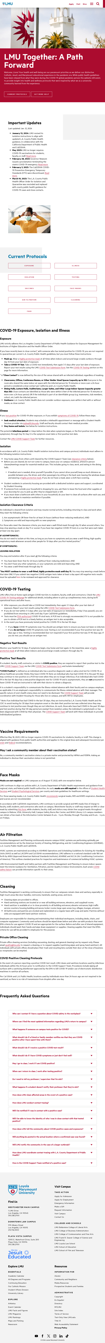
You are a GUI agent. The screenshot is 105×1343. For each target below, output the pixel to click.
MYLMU (58, 1307)
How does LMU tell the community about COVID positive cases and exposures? (47, 1128)
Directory (58, 1303)
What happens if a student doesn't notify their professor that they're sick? (45, 1086)
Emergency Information (64, 1203)
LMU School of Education (65, 1247)
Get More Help (41, 94)
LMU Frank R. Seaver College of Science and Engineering (73, 1238)
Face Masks (75, 288)
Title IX (58, 1320)
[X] (49, 1336)
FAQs (29, 311)
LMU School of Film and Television (69, 1250)
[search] (98, 4)
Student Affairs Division (18, 1289)
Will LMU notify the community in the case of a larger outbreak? (41, 1144)
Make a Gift (59, 1206)
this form (22, 809)
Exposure (29, 266)
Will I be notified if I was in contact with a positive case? (37, 1110)
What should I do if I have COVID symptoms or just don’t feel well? (42, 1055)
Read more (31, 155)
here (18, 577)
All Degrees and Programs (19, 1279)
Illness (75, 266)
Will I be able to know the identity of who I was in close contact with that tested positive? (48, 1119)
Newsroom (12, 1324)
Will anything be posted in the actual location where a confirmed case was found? (48, 1136)
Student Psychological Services (25, 791)
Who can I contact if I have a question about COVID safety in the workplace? (46, 1013)
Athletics (12, 1303)
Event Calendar (14, 1307)
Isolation (29, 277)
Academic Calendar (16, 1276)
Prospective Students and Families (69, 1286)
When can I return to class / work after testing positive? (37, 1071)
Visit (78, 4)
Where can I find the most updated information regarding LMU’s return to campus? (49, 1021)
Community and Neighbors (66, 1279)
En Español (59, 1300)
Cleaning (75, 300)
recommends (52, 795)
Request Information (63, 1210)
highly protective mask (30, 358)
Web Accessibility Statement (66, 1324)
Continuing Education (17, 1283)
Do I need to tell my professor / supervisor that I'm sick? (37, 1079)
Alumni (57, 1276)
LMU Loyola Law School (65, 1243)
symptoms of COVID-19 (68, 415)
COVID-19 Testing (81, 367)
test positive (11, 415)
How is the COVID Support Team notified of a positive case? (39, 1162)
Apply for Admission (63, 1196)
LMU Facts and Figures (18, 1310)
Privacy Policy (61, 1327)
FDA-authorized (24, 616)
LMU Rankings (14, 1317)
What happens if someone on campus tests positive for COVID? (40, 1029)
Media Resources (62, 1283)
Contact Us (59, 1217)
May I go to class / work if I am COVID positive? (33, 1063)
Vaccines (29, 288)
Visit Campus (60, 1213)
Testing (76, 277)
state (2, 742)
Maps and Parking (15, 1320)
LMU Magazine (14, 1314)
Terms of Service (62, 1314)
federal (12, 742)
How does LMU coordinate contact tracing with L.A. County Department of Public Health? (49, 1153)
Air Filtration (29, 300)
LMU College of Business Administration (72, 1230)
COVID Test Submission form (52, 367)
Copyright (59, 1296)
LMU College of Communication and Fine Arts (74, 1234)
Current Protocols (17, 94)
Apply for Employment (64, 1199)
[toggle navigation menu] (92, 4)
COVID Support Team (14, 666)
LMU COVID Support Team (23, 438)
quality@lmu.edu (12, 944)
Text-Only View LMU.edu (65, 1317)
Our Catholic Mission (17, 1286)
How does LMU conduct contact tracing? (30, 1102)
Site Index (59, 1310)
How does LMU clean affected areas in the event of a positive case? (42, 1094)
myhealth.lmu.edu (31, 423)
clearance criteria (79, 458)
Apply (71, 4)
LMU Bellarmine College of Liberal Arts (71, 1227)
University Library (15, 1293)
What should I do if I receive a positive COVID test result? (38, 1047)
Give (85, 4)
